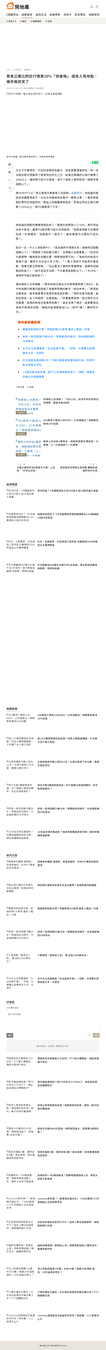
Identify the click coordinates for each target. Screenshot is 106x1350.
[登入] (91, 6)
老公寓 (21, 387)
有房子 (67, 14)
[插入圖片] (89, 1035)
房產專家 (55, 14)
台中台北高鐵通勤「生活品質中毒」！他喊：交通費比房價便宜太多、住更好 (58, 350)
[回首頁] (17, 5)
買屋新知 (94, 14)
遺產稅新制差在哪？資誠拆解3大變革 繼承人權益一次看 (56, 329)
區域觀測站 (11, 14)
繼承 (24, 21)
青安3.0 (12, 21)
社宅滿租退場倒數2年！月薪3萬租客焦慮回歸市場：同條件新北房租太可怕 (58, 362)
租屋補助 (37, 21)
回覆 (96, 1035)
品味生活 (41, 14)
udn (8, 69)
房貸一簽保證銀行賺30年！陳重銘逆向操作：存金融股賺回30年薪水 (58, 339)
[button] (97, 6)
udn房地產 (17, 69)
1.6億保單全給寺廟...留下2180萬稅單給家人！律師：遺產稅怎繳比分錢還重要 (58, 374)
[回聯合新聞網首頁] (10, 5)
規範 (10, 1035)
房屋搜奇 (27, 14)
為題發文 (76, 193)
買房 (31, 387)
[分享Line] (9, 172)
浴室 (49, 21)
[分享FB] (9, 164)
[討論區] (9, 180)
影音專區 (80, 14)
